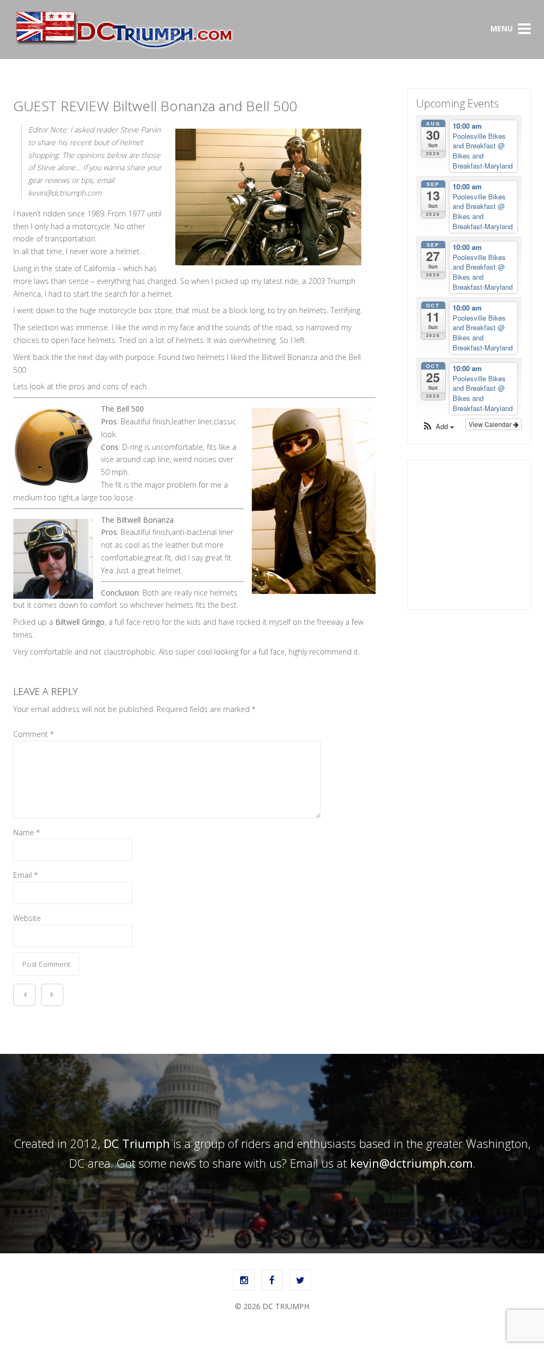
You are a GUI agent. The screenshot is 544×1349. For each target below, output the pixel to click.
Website (27, 918)
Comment (33, 734)
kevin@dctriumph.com (411, 1163)
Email (25, 875)
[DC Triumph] (123, 47)
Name (26, 832)
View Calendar (491, 424)
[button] (438, 426)
